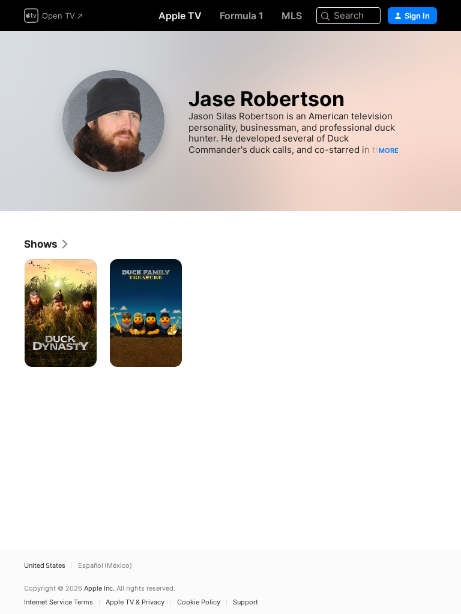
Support (245, 602)
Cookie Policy (198, 602)
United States (44, 565)
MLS (292, 16)
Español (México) (105, 565)
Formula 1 (242, 16)
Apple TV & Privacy (135, 602)
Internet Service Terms (58, 602)
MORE (389, 150)
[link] (47, 244)
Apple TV (180, 16)
